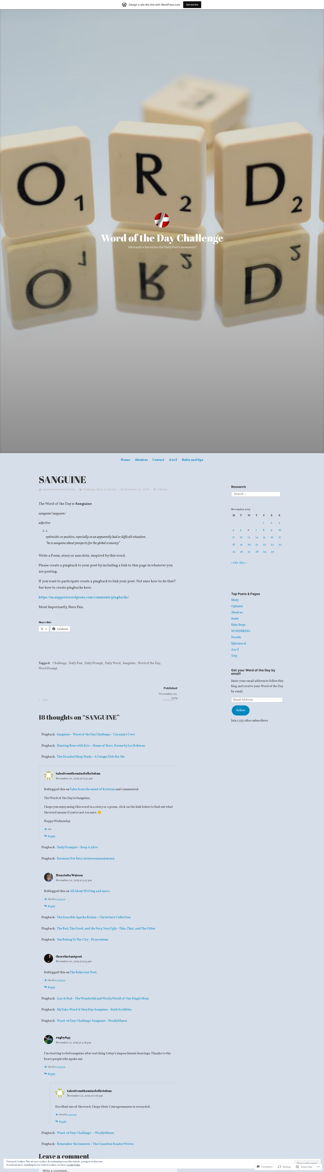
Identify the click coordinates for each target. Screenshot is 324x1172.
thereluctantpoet (69, 957)
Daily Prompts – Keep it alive (77, 847)
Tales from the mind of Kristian (92, 789)
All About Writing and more (89, 891)
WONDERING (240, 631)
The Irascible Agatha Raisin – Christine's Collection (93, 917)
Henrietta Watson (69, 875)
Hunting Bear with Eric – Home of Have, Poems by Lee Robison (101, 746)
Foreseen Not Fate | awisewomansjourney (86, 858)
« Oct (234, 563)
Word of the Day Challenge (162, 237)
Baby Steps (238, 625)
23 (272, 545)
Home (125, 460)
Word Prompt (48, 668)
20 (249, 545)
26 (241, 552)
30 (272, 552)
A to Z (173, 460)
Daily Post (75, 663)
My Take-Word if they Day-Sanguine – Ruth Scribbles (94, 1009)
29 (264, 552)
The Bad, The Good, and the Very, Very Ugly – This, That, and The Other (106, 928)
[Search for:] (255, 494)
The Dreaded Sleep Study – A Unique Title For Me (91, 757)
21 (257, 545)
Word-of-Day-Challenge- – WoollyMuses (85, 1133)
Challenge (89, 489)
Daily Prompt (94, 663)
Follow (240, 710)
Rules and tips (192, 460)
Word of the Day (106, 489)
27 (249, 552)
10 (280, 530)
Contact (158, 460)
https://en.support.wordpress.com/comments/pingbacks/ (84, 597)
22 (264, 545)
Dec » (243, 563)
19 (241, 545)
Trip (234, 656)
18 (233, 545)
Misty (235, 600)
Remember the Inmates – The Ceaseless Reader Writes (95, 1144)
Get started (192, 4)
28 (257, 552)
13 (249, 537)
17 (280, 537)
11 (233, 537)
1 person (60, 899)
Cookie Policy (73, 1165)
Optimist (237, 606)
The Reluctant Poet (83, 972)
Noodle (236, 637)
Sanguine (129, 663)
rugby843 (63, 1038)
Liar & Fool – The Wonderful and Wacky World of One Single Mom (103, 998)
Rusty (235, 619)
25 (233, 552)
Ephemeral (238, 644)
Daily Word (113, 663)
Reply (51, 836)
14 (257, 537)
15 (264, 537)
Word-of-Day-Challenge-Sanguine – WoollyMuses (92, 1021)
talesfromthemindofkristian (58, 489)
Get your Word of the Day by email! (253, 672)
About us (141, 460)
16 (272, 537)
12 (241, 537)
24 (280, 545)
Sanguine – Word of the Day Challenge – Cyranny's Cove (96, 734)
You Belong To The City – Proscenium (82, 939)
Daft (42, 700)
